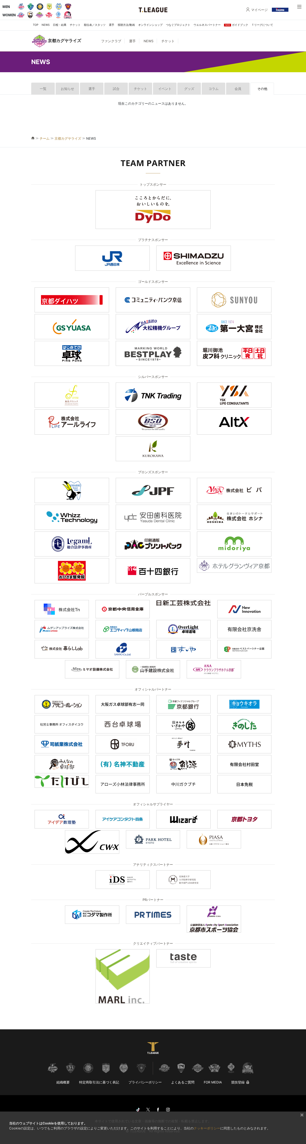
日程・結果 (59, 24)
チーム (45, 138)
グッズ (189, 89)
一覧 (43, 89)
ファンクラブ (111, 41)
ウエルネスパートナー (207, 24)
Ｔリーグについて (262, 24)
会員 (238, 89)
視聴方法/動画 (126, 24)
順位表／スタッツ (95, 24)
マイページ (259, 9)
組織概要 (63, 1082)
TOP (35, 24)
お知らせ (67, 89)
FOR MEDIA (213, 1082)
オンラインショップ (150, 24)
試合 (116, 89)
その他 (262, 89)
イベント (165, 89)
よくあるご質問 (182, 1082)
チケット (75, 24)
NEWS (46, 24)
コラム (214, 89)
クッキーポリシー (207, 1128)
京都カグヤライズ (68, 138)
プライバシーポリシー (145, 1082)
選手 (111, 24)
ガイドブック (236, 24)
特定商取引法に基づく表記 (99, 1082)
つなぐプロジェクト (178, 24)
